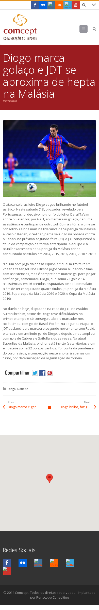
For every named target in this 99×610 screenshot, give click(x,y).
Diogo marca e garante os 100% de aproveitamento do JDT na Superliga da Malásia (29, 407)
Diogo (12, 389)
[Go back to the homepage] (20, 27)
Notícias (22, 389)
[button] (49, 478)
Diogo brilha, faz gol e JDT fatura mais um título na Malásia (78, 407)
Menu (87, 29)
